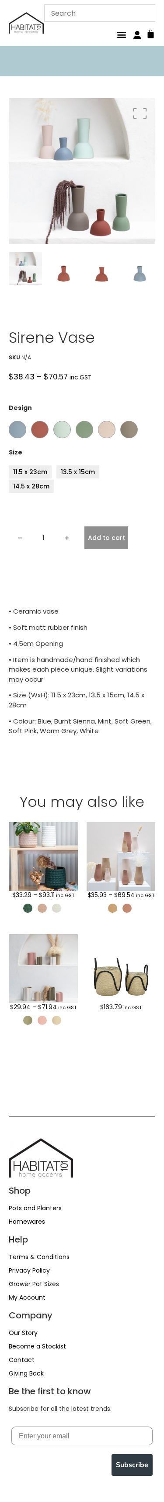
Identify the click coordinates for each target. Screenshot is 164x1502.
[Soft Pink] (106, 429)
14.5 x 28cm (31, 486)
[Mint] (62, 429)
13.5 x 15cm (78, 472)
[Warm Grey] (129, 429)
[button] (121, 34)
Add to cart (106, 537)
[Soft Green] (84, 429)
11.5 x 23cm (30, 472)
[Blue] (17, 429)
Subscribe (132, 1465)
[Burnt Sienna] (40, 429)
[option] (82, 171)
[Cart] (150, 32)
